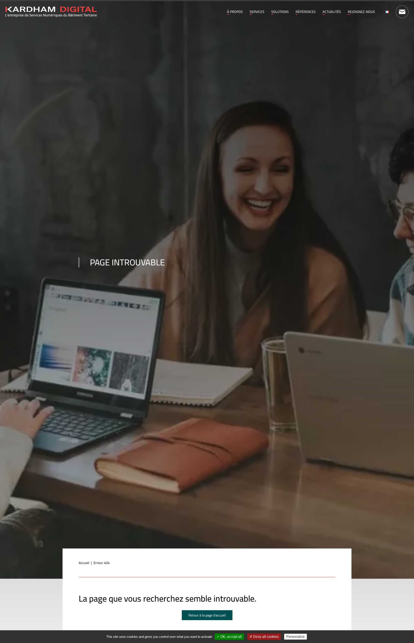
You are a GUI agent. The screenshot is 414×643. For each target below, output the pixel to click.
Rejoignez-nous (361, 11)
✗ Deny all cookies (264, 636)
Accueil (84, 562)
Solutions (280, 11)
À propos (235, 11)
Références (306, 11)
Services (257, 11)
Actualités (332, 11)
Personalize (295, 636)
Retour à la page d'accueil (207, 615)
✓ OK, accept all (229, 636)
